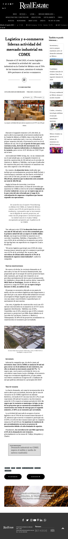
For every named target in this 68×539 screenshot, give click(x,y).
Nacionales (37, 468)
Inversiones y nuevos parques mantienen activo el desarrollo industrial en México (56, 51)
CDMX (13, 468)
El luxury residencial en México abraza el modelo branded (56, 95)
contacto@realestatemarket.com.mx (25, 530)
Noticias (19, 468)
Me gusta (27, 97)
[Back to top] (63, 529)
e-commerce (8, 470)
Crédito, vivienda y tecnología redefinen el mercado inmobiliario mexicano (56, 116)
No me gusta (39, 97)
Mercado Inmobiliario (27, 468)
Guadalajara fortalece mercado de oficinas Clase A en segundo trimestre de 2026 (56, 74)
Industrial (7, 468)
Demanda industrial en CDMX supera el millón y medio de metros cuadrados (24, 450)
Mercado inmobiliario (18, 92)
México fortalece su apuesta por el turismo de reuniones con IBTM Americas (56, 139)
